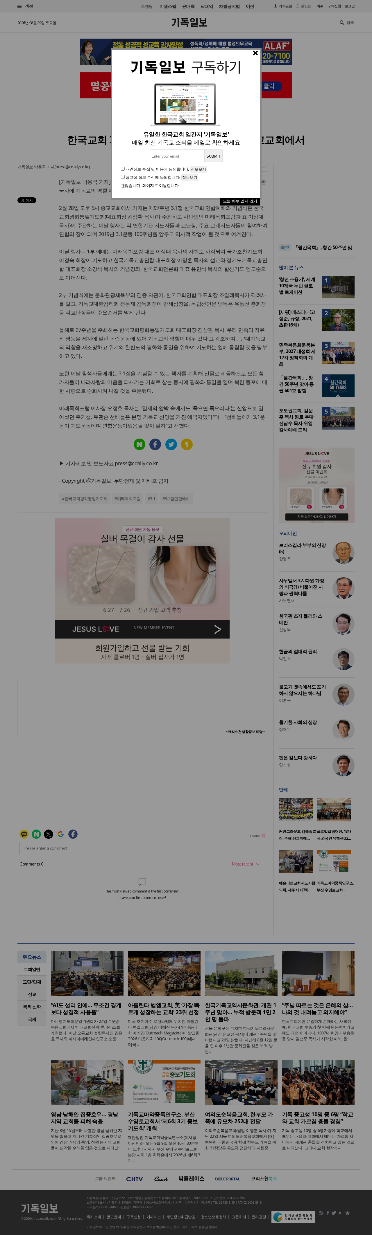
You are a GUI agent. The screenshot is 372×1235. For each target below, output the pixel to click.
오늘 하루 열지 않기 (240, 201)
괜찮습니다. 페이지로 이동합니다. (150, 185)
